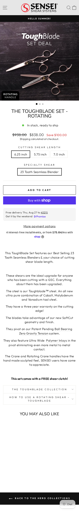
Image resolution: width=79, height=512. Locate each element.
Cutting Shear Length (39, 147)
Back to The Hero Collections (42, 498)
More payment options (39, 226)
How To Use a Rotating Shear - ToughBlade (39, 399)
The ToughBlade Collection (39, 389)
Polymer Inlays (56, 340)
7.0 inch (59, 154)
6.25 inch (20, 154)
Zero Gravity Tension (33, 333)
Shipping (25, 139)
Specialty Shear (39, 164)
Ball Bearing (63, 329)
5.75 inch (40, 154)
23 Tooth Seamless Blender (39, 172)
